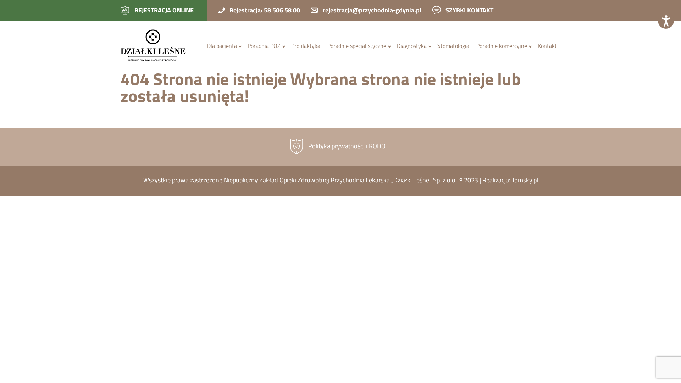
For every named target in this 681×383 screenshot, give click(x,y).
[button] (666, 21)
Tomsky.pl (525, 181)
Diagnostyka (412, 46)
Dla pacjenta (222, 46)
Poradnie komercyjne (501, 46)
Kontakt (547, 46)
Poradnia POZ (264, 46)
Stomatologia (453, 46)
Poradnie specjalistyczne (356, 46)
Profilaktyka (305, 46)
